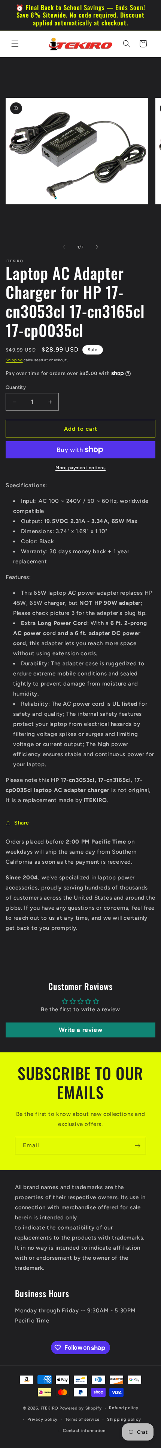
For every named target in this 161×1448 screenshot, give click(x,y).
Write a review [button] (80, 1029)
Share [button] (21, 823)
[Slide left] (64, 247)
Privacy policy (42, 1419)
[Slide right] (97, 247)
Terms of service (82, 1419)
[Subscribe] (137, 1145)
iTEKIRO (49, 1408)
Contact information (84, 1430)
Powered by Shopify (81, 1408)
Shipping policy (124, 1419)
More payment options (80, 467)
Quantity (16, 387)
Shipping (14, 360)
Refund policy (123, 1407)
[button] (15, 43)
